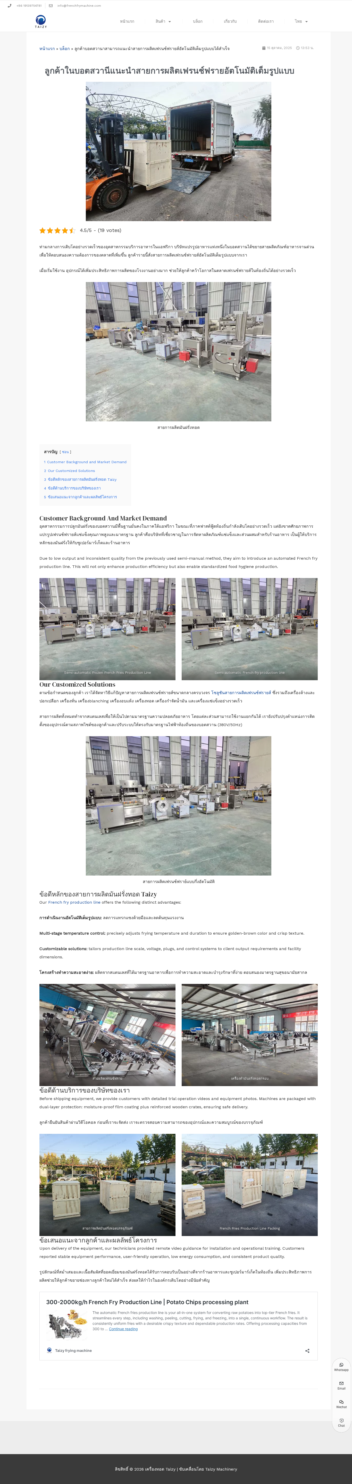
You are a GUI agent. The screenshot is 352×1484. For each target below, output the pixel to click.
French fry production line (74, 902)
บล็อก (198, 21)
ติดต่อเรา (266, 21)
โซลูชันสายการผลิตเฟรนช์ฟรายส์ (241, 692)
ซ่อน (65, 452)
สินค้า (160, 21)
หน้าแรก (127, 21)
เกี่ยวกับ (230, 21)
